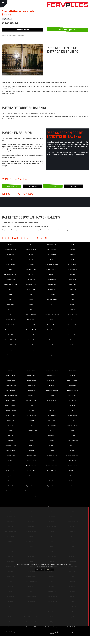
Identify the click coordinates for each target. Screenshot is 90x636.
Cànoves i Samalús (72, 355)
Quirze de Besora (31, 375)
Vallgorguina (10, 254)
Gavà (72, 244)
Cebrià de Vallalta (51, 329)
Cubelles (72, 475)
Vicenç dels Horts (51, 400)
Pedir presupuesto (22, 30)
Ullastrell (51, 445)
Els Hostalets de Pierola (51, 264)
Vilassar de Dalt (31, 324)
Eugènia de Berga (72, 269)
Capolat (52, 450)
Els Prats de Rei (52, 420)
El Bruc (31, 475)
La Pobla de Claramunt (52, 365)
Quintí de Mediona (51, 375)
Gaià (10, 501)
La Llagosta (11, 370)
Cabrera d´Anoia (52, 279)
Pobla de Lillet (31, 289)
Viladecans (52, 340)
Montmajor (10, 506)
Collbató (72, 259)
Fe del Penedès (52, 425)
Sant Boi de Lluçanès (72, 329)
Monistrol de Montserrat (10, 284)
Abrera (31, 480)
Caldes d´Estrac (52, 345)
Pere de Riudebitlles (10, 385)
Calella (31, 304)
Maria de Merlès (10, 470)
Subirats (31, 259)
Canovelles (10, 360)
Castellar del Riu (52, 415)
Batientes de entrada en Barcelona (14, 35)
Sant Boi (10, 335)
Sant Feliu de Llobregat (52, 390)
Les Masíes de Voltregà (31, 455)
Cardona (10, 440)
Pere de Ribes (31, 385)
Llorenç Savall (72, 385)
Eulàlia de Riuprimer (51, 269)
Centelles (51, 440)
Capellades (72, 450)
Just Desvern (31, 390)
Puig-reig (31, 632)
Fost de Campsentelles (52, 370)
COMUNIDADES (31, 205)
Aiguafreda (52, 294)
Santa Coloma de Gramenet (10, 274)
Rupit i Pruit (52, 410)
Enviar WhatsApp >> (66, 30)
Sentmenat (72, 496)
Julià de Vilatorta (10, 450)
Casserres (51, 430)
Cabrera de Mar (72, 335)
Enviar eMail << (52, 186)
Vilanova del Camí (51, 335)
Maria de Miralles (72, 465)
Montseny (31, 350)
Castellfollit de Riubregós (51, 626)
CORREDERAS (10, 205)
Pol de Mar (72, 375)
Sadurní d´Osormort (10, 405)
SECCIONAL (52, 200)
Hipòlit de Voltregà (31, 380)
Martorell (51, 274)
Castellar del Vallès (31, 415)
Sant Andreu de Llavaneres (52, 314)
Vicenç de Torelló (72, 400)
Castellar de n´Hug (72, 415)
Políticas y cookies (72, 632)
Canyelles (51, 355)
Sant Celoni (11, 465)
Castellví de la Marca (10, 445)
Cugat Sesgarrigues (10, 329)
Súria (10, 259)
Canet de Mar (31, 360)
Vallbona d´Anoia (51, 254)
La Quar (52, 460)
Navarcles (10, 309)
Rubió (51, 304)
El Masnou (31, 264)
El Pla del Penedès (10, 264)
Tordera (10, 480)
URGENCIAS (52, 205)
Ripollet (10, 314)
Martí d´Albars (51, 385)
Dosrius (52, 475)
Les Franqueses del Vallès (72, 455)
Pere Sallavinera (10, 380)
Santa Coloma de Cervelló (31, 430)
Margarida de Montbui (51, 506)
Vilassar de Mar (52, 350)
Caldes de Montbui (52, 380)
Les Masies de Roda (52, 455)
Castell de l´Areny (10, 632)
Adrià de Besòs (31, 319)
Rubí (52, 309)
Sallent (51, 319)
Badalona (72, 340)
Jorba (51, 501)
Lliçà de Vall (72, 470)
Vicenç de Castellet (52, 360)
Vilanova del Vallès (72, 324)
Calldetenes (10, 304)
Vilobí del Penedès (52, 470)
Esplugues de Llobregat (31, 491)
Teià (31, 425)
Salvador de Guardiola (72, 360)
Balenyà (10, 269)
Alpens (10, 294)
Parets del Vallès (51, 244)
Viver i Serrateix (31, 470)
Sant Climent (72, 460)
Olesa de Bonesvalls (31, 249)
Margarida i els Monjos (72, 425)
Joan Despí (31, 355)
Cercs (31, 440)
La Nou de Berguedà (72, 365)
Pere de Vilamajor (10, 365)
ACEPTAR (49, 569)
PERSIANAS (72, 200)
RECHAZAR (39, 569)
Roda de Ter (72, 309)
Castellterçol (31, 445)
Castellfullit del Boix (31, 626)
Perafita (31, 244)
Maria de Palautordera (51, 465)
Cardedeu (31, 450)
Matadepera (10, 420)
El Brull (72, 491)
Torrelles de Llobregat (31, 496)
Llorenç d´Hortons (10, 390)
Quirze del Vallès (10, 375)
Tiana (72, 420)
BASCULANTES (31, 200)
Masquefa (31, 420)
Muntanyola (10, 350)
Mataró (72, 319)
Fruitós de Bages (31, 370)
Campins (31, 299)
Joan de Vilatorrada (72, 405)
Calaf (72, 410)
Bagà (72, 294)
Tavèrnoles (72, 480)
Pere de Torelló (31, 365)
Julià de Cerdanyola (10, 355)
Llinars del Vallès (10, 455)
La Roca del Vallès (31, 460)
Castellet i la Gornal (72, 626)
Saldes (51, 259)
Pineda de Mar (51, 289)
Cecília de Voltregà (31, 400)
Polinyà (10, 289)
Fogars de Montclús (31, 486)
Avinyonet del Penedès (10, 345)
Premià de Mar (72, 279)
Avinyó (31, 345)
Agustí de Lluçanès (10, 319)
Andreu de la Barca (72, 314)
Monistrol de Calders (31, 284)
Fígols (72, 486)
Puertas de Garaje (5, 35)
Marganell (72, 274)
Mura (31, 309)
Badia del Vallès (10, 324)
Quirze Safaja (72, 370)
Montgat (31, 506)
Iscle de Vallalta (31, 410)
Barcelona (10, 244)
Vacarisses (72, 254)
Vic (52, 405)
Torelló (10, 430)
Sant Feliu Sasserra (72, 380)
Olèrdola (10, 435)
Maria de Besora (52, 496)
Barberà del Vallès (51, 249)
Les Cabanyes (10, 460)
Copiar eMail (73, 186)
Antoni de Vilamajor (31, 314)
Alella (31, 294)
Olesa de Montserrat (10, 249)
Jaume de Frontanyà (10, 410)
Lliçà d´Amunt (10, 475)
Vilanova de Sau (10, 279)
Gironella (51, 491)
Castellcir (72, 435)
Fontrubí (31, 501)
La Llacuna (10, 496)
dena (31, 435)
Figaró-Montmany (10, 491)
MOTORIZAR (10, 200)
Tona (72, 350)
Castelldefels (51, 435)
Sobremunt (72, 506)
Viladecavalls (31, 340)
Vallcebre (31, 254)
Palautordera (31, 395)
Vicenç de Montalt (31, 329)
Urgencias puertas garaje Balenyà (51, 632)
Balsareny (72, 249)
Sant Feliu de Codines (72, 390)
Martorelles (31, 274)
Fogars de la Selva (51, 486)
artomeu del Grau (31, 335)
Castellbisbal (72, 289)
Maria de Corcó (31, 279)
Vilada (31, 405)
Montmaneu (72, 501)
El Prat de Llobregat (72, 264)
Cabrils (10, 299)
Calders (72, 345)
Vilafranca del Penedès (10, 340)
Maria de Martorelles (31, 465)
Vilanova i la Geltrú (52, 324)
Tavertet (51, 480)
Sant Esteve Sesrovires (10, 395)
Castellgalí (10, 626)
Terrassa (10, 425)
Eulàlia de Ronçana (31, 269)
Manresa (72, 304)
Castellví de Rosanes (72, 440)
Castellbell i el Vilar (10, 415)
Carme (72, 430)
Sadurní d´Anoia (10, 400)
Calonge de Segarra (52, 299)
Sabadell (51, 395)
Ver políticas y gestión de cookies (44, 566)
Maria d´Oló (72, 445)
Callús (72, 299)
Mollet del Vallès (52, 284)
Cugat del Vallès (72, 395)
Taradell (10, 486)
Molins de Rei (72, 284)
